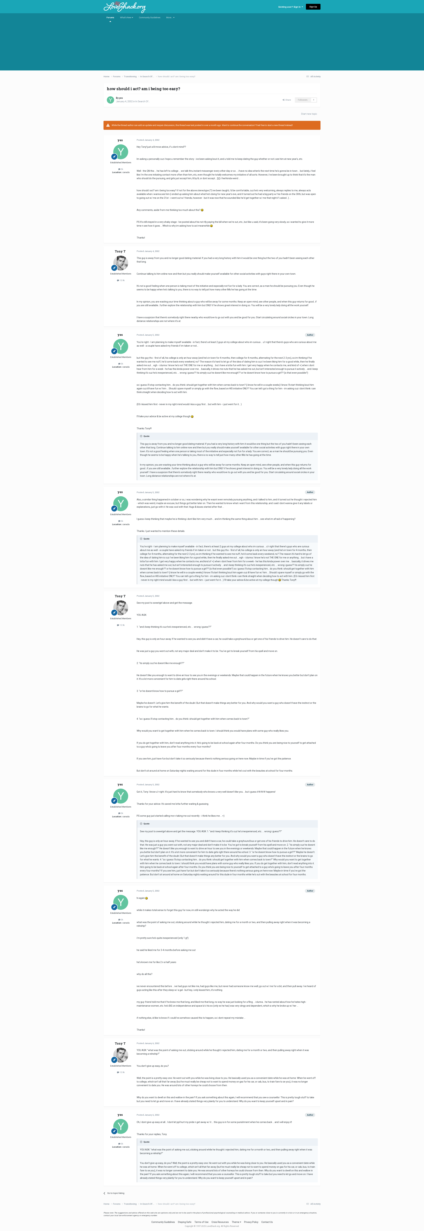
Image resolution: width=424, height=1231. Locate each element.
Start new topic (309, 114)
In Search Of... (142, 101)
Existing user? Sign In (290, 7)
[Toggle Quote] (141, 436)
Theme (236, 1222)
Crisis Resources (220, 1222)
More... (169, 17)
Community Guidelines (149, 17)
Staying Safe (184, 1222)
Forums (110, 17)
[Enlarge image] (202, 210)
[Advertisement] (212, 47)
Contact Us (267, 1222)
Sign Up (313, 6)
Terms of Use (201, 1222)
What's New (126, 17)
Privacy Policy (251, 1222)
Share (287, 100)
